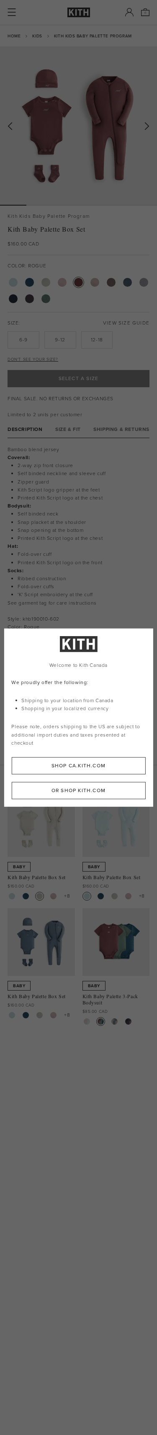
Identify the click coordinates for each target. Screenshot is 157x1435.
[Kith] (78, 12)
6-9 (23, 340)
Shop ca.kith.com (78, 765)
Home (14, 36)
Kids (37, 36)
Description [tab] (25, 429)
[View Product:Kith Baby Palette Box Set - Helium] (12, 896)
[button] (39, 205)
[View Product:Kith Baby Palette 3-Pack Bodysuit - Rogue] (101, 1021)
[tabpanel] (78, 550)
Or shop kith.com (78, 790)
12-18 (97, 340)
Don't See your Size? (33, 359)
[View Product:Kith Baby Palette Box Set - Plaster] (39, 896)
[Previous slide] (10, 126)
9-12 (60, 340)
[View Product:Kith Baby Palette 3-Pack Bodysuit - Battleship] (128, 1021)
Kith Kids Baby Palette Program (93, 36)
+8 (67, 896)
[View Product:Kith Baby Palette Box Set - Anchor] (26, 896)
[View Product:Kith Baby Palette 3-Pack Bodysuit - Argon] (114, 1021)
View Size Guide (126, 323)
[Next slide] (147, 126)
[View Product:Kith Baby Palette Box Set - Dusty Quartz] (53, 896)
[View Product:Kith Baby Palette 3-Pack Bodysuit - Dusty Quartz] (87, 1021)
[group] (78, 126)
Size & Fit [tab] (68, 429)
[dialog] (78, 717)
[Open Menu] (12, 12)
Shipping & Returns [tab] (121, 429)
